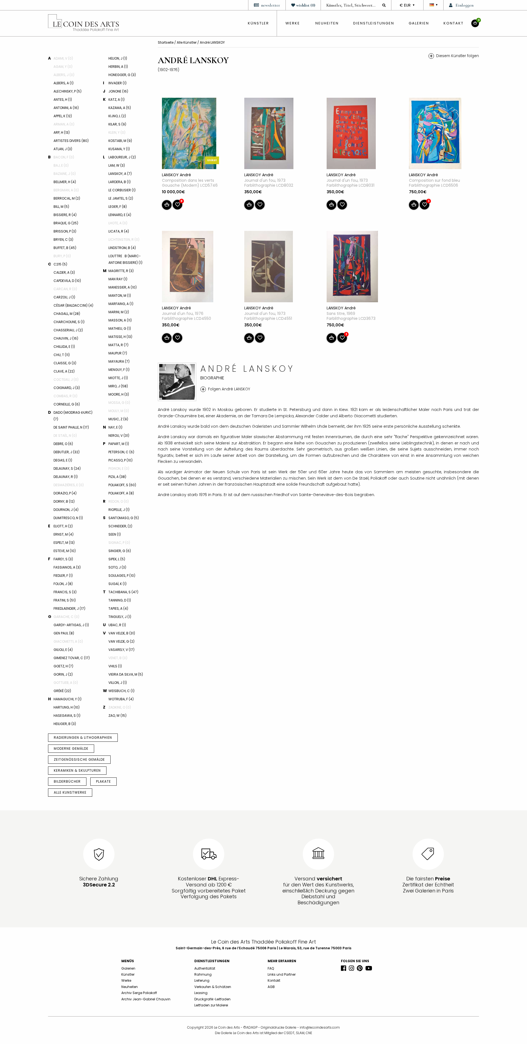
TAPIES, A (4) (118, 608)
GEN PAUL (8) (64, 633)
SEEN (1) (114, 534)
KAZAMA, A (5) (119, 107)
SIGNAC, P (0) (119, 542)
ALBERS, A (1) (64, 83)
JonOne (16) (118, 91)
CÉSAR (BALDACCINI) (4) (73, 305)
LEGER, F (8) (117, 206)
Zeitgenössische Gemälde (79, 759)
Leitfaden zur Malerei (211, 1005)
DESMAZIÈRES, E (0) (69, 485)
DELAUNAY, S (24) (67, 468)
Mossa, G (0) (119, 402)
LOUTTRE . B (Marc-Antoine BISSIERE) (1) (125, 259)
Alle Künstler (187, 42)
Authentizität (204, 968)
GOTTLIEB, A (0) (66, 682)
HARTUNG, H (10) (67, 707)
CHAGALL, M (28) (67, 313)
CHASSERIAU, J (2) (68, 330)
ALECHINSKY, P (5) (68, 91)
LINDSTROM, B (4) (122, 247)
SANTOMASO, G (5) (123, 518)
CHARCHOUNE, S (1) (69, 322)
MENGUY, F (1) (119, 369)
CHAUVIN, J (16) (66, 338)
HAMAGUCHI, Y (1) (68, 699)
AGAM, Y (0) (63, 66)
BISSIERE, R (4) (65, 214)
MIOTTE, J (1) (118, 378)
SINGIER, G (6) (119, 550)
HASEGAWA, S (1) (67, 715)
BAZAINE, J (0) (65, 173)
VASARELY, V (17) (121, 649)
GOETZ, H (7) (63, 666)
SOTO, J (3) (117, 567)
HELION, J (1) (117, 58)
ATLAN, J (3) (63, 149)
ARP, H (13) (62, 132)
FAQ (271, 968)
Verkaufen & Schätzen (212, 986)
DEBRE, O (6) (63, 443)
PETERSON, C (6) (121, 452)
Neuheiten (327, 23)
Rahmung (203, 974)
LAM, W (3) (116, 165)
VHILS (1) (115, 666)
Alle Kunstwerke (70, 792)
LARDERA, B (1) (119, 182)
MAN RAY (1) (117, 279)
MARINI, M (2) (118, 312)
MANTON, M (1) (119, 295)
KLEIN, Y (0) (116, 132)
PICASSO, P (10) (120, 460)
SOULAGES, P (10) (121, 575)
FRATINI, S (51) (65, 600)
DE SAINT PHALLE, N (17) (71, 427)
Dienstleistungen (373, 23)
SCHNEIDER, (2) (120, 526)
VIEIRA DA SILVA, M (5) (125, 674)
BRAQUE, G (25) (66, 223)
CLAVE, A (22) (64, 371)
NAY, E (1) (115, 427)
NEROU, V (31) (118, 435)
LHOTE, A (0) (117, 223)
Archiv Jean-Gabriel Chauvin (145, 999)
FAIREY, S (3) (63, 559)
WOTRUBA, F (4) (121, 699)
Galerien (419, 23)
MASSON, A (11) (120, 320)
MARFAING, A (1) (120, 303)
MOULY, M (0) (118, 410)
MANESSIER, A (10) (122, 287)
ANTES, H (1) (63, 99)
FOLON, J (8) (63, 583)
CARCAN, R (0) (65, 289)
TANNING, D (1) (119, 600)
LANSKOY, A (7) (120, 173)
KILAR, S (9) (117, 124)
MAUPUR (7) (117, 353)
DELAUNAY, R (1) (66, 476)
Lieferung (201, 980)
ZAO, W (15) (117, 715)
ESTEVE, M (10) (65, 550)
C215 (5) (60, 264)
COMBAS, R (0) (65, 396)
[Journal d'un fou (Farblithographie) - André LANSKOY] (268, 134)
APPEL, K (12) (63, 116)
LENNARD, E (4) (119, 214)
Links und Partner (282, 974)
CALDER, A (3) (64, 272)
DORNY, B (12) (64, 501)
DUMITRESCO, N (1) (68, 518)
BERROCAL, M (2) (67, 198)
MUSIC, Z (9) (118, 419)
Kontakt (454, 23)
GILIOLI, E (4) (63, 649)
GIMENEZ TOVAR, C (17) (72, 658)
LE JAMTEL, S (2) (120, 198)
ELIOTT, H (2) (63, 526)
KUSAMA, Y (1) (119, 149)
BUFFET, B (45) (65, 247)
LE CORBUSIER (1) (122, 190)
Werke (292, 23)
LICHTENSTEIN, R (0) (123, 239)
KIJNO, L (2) (117, 116)
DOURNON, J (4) (66, 509)
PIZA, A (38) (117, 476)
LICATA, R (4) (118, 231)
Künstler (127, 974)
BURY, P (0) (62, 256)
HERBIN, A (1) (118, 66)
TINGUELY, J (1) (119, 616)
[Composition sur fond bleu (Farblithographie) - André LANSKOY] (435, 134)
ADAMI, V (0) (63, 58)
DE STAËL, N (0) (65, 435)
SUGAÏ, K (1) (117, 583)
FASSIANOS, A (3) (67, 567)
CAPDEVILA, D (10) (67, 280)
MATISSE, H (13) (120, 336)
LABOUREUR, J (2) (122, 157)
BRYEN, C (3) (63, 239)
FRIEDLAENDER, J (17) (69, 608)
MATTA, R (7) (118, 345)
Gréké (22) (62, 690)
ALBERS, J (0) (64, 74)
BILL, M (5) (61, 206)
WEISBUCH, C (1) (121, 690)
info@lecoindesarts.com (320, 1027)
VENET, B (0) (117, 658)
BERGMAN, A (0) (66, 190)
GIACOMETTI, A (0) (68, 641)
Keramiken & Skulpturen (77, 770)
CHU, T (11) (62, 354)
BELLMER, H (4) (65, 182)
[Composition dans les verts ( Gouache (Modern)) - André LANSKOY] (189, 134)
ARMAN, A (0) (64, 124)
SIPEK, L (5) (116, 559)
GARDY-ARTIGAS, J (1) (71, 625)
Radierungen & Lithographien (83, 737)
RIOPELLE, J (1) (119, 509)
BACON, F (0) (64, 157)
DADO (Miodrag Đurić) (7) (73, 415)
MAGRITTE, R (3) (121, 270)
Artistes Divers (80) (71, 140)
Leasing (201, 992)
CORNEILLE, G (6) (67, 404)
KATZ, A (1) (116, 99)
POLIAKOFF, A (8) (121, 493)
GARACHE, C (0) (66, 616)
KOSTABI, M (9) (120, 140)
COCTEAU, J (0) (66, 379)
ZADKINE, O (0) (119, 707)
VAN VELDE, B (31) (121, 633)
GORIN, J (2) (63, 674)
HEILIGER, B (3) (65, 723)
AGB (271, 986)
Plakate (103, 781)
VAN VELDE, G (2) (121, 641)
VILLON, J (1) (117, 682)
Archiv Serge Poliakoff (139, 992)
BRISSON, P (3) (65, 231)
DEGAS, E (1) (63, 460)
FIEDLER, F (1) (63, 575)
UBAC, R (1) (117, 625)
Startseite (166, 42)
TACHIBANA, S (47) (123, 592)
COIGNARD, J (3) (67, 387)
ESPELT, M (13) (64, 542)
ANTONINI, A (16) (66, 107)
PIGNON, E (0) (118, 468)
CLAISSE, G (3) (65, 363)
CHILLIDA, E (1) (64, 346)
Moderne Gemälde (71, 748)
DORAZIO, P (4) (65, 493)
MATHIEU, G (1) (119, 328)
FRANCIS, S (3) (65, 592)
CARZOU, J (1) (64, 297)
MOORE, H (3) (118, 394)
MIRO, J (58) (118, 386)
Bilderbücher (67, 781)
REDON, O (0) (118, 501)
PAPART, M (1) (118, 443)
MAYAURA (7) (119, 361)
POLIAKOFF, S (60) (122, 485)
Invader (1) (117, 83)
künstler (258, 23)
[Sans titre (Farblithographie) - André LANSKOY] (352, 267)
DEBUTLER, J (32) (67, 452)
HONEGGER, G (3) (122, 74)
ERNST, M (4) (64, 534)
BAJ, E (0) (61, 165)
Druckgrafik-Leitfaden (212, 999)
